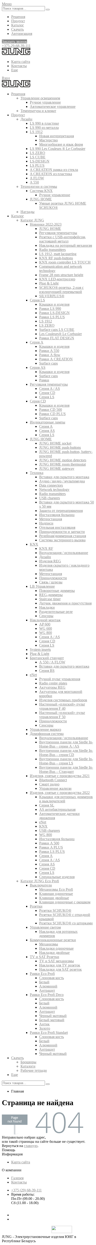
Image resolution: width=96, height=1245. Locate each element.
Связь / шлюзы (50, 582)
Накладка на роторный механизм (65, 245)
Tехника (36, 473)
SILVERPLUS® (51, 296)
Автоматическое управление (52, 107)
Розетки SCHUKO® (55, 910)
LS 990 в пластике (44, 123)
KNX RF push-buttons (56, 258)
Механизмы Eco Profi (56, 889)
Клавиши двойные (54, 898)
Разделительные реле (56, 612)
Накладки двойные (54, 953)
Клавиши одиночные (56, 894)
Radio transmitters (52, 250)
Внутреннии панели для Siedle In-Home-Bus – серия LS (66, 761)
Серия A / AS (49, 389)
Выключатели (41, 885)
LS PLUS (37, 165)
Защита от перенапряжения (61, 511)
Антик (44, 1024)
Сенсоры (46, 616)
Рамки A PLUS (51, 847)
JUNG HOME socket (55, 443)
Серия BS (47, 671)
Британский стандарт (47, 658)
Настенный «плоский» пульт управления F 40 (62, 706)
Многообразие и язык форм (61, 144)
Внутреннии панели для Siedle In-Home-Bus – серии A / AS (66, 744)
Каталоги (28, 1066)
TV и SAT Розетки (44, 957)
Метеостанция (50, 519)
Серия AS (37, 367)
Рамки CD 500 (50, 410)
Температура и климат (38, 111)
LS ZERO (37, 153)
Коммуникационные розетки (53, 940)
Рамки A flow (49, 355)
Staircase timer (50, 599)
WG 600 (45, 628)
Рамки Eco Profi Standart (49, 1033)
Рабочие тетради (34, 1070)
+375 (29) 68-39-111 (26, 1190)
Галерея (17, 1178)
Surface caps (48, 363)
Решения (18, 17)
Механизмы (48, 944)
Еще (14, 70)
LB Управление (42, 586)
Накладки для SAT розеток (60, 969)
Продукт (18, 21)
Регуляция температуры (58, 233)
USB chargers (49, 498)
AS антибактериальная (57, 809)
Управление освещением (40, 98)
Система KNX (41, 191)
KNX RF (46, 548)
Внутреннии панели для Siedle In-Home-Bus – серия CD (66, 753)
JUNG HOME (41, 199)
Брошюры (28, 1062)
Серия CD (47, 393)
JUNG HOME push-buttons (60, 447)
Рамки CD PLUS (52, 414)
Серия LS (37, 300)
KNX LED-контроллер (57, 279)
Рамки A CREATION (56, 359)
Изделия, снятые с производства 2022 (60, 793)
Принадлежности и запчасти (62, 532)
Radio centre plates (53, 683)
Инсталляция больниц (57, 515)
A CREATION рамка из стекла (54, 170)
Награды (27, 212)
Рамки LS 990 (50, 309)
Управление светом (45, 927)
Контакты (19, 66)
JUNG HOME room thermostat (62, 464)
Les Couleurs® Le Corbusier (60, 334)
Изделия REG (50, 561)
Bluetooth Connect (53, 780)
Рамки (44, 380)
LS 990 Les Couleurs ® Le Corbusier (57, 149)
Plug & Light (48, 283)
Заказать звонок (14, 41)
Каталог (17, 25)
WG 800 (45, 633)
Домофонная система (47, 734)
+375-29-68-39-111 (16, 46)
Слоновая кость (51, 978)
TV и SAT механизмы (56, 961)
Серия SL (46, 805)
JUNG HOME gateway (56, 468)
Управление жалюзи (55, 788)
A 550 (34, 182)
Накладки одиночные (56, 948)
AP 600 (44, 624)
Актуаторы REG (52, 687)
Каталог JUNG (32, 220)
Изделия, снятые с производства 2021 (60, 776)
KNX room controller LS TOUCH (65, 262)
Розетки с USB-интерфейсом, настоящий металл (62, 239)
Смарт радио (49, 784)
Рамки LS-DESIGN (54, 313)
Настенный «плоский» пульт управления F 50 (62, 715)
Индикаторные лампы (47, 422)
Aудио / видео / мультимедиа (62, 481)
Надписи (46, 523)
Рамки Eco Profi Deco (47, 995)
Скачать (17, 29)
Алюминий (48, 986)
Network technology (54, 490)
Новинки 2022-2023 (46, 224)
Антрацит (47, 990)
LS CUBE (37, 157)
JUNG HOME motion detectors (62, 460)
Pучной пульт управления (59, 679)
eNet (33, 675)
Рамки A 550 (49, 351)
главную (31, 1146)
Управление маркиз (45, 729)
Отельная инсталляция (57, 527)
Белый (44, 982)
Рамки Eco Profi (42, 974)
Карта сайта (20, 62)
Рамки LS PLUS (52, 317)
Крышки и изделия (54, 304)
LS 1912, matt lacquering (57, 254)
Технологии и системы (39, 186)
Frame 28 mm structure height (61, 275)
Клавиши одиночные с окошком (64, 902)
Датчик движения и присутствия (65, 603)
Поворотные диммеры (57, 591)
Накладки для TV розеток (59, 965)
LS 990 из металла (44, 128)
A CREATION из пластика (51, 174)
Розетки (36, 906)
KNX (34, 544)
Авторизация (21, 34)
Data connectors (51, 485)
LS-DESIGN (39, 161)
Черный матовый (53, 1016)
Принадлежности (53, 578)
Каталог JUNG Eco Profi (40, 881)
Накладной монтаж (45, 620)
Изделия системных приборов (63, 700)
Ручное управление (45, 102)
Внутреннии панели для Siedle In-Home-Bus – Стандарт (66, 769)
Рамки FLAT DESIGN (56, 338)
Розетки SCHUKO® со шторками (66, 923)
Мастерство (48, 140)
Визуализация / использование (63, 553)
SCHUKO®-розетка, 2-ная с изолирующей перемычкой (61, 290)
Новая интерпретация (56, 136)
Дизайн (26, 119)
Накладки (47, 607)
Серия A (36, 342)
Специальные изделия (57, 877)
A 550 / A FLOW (52, 662)
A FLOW (37, 178)
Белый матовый (51, 1020)
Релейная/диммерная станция (62, 536)
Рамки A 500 (49, 843)
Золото (44, 1028)
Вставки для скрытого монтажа (64, 477)
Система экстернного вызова (62, 540)
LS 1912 (36, 132)
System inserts (40, 649)
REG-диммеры (51, 595)
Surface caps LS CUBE (56, 330)
